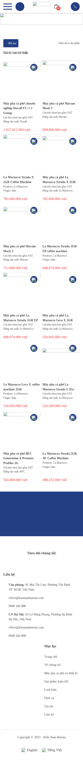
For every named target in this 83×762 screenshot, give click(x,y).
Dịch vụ (49, 698)
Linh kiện (50, 689)
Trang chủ (50, 656)
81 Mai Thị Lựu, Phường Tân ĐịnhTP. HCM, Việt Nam (39, 587)
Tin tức (49, 706)
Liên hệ (49, 714)
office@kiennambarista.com (26, 598)
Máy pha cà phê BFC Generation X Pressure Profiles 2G (18, 458)
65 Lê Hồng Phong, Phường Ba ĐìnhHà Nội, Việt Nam (40, 617)
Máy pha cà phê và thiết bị (60, 673)
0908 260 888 (17, 606)
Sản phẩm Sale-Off (56, 681)
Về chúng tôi (52, 665)
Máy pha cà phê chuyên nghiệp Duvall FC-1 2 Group (19, 108)
